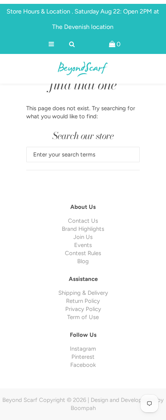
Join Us (83, 237)
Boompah (83, 408)
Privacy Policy (83, 309)
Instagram (83, 348)
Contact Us (83, 220)
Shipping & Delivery (83, 292)
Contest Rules (83, 253)
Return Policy (83, 300)
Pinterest (83, 356)
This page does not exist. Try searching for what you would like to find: (80, 112)
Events (83, 245)
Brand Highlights (83, 228)
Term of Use (83, 317)
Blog (83, 261)
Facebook (83, 364)
